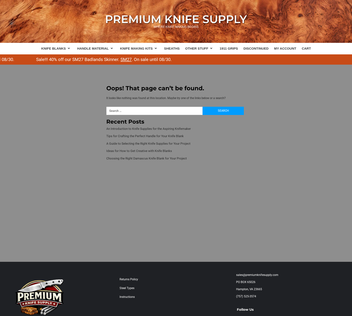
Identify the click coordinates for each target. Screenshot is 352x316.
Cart (306, 48)
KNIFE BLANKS (53, 48)
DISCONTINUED (256, 48)
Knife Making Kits (136, 48)
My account (285, 48)
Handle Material (93, 48)
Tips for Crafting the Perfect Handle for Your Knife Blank (145, 136)
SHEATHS (172, 48)
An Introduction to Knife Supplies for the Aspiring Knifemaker (148, 129)
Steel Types (127, 288)
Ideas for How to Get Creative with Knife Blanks (139, 151)
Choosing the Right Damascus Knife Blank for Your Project (146, 158)
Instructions (127, 297)
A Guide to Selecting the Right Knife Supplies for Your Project (148, 143)
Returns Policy (129, 279)
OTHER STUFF (196, 48)
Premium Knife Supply (176, 19)
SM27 (118, 59)
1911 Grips (229, 48)
